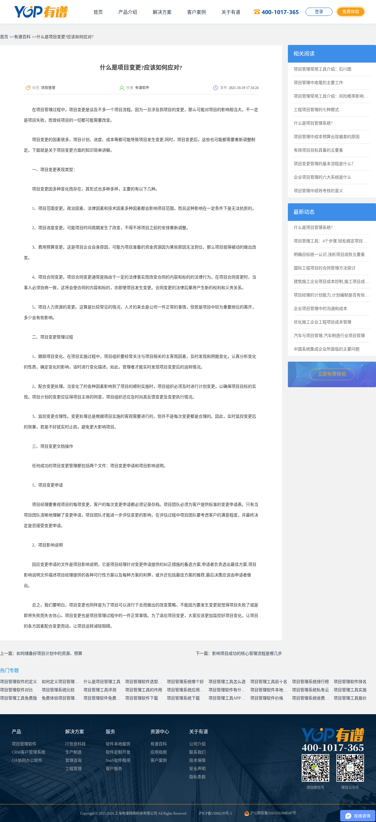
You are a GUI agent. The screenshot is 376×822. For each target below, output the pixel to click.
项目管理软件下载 (141, 698)
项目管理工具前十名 (268, 682)
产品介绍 (127, 12)
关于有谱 (230, 12)
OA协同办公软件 (27, 760)
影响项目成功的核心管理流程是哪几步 (247, 653)
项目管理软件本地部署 (270, 690)
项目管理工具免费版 (18, 698)
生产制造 (73, 752)
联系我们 (197, 752)
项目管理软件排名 (350, 682)
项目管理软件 (24, 744)
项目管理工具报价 (350, 698)
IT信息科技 (75, 744)
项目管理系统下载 (183, 698)
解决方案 (162, 12)
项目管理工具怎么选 (227, 682)
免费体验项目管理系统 (62, 698)
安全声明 (197, 768)
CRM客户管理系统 (28, 752)
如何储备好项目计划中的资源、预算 (49, 653)
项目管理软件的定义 (18, 682)
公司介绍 (197, 744)
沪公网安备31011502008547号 (272, 813)
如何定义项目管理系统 (62, 682)
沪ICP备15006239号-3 (215, 813)
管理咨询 (73, 760)
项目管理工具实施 (350, 690)
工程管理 (73, 768)
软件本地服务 (118, 744)
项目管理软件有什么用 (229, 690)
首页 (98, 12)
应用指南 (158, 752)
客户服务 (114, 768)
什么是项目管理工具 (101, 682)
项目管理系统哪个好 (185, 682)
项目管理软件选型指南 (145, 682)
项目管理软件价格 (266, 698)
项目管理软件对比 (16, 690)
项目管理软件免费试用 (104, 698)
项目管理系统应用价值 (187, 690)
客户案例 (196, 12)
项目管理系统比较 (58, 690)
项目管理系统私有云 (310, 690)
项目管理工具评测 (99, 690)
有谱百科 (22, 37)
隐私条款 (197, 777)
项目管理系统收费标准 (312, 698)
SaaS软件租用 (118, 760)
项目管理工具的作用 (143, 690)
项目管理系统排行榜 (310, 682)
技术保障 (197, 760)
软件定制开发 (118, 752)
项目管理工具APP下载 (229, 698)
